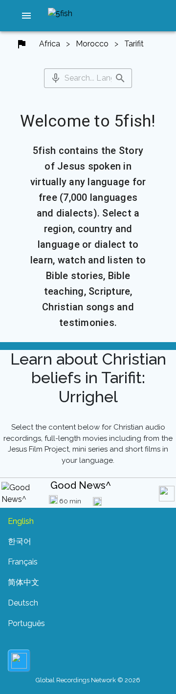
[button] (26, 15)
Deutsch (23, 602)
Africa (49, 43)
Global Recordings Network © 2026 (88, 680)
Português (26, 623)
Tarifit (134, 43)
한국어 (19, 541)
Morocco (92, 43)
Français (23, 561)
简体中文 (23, 582)
